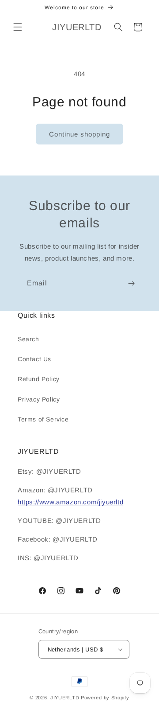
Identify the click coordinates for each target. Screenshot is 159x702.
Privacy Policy (39, 399)
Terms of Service (43, 419)
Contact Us (34, 359)
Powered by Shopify (105, 697)
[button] (17, 27)
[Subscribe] (131, 283)
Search (28, 339)
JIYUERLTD (64, 697)
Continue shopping (79, 134)
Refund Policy (39, 378)
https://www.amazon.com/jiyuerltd (70, 502)
